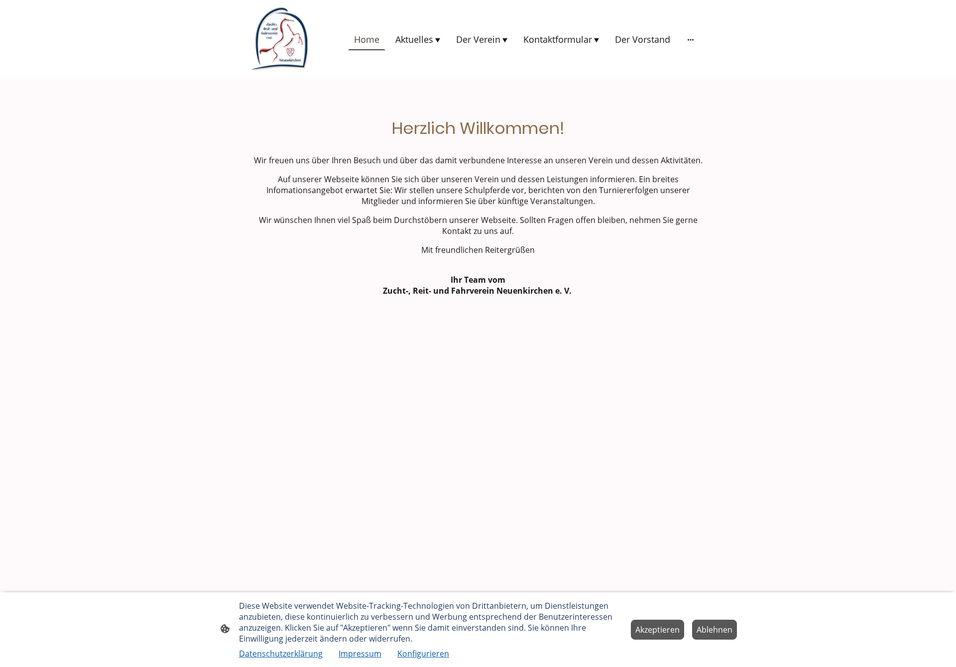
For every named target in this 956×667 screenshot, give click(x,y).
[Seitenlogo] (280, 39)
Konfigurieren (423, 653)
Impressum (360, 653)
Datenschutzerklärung (281, 653)
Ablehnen (714, 629)
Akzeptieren (657, 629)
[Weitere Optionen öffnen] (690, 39)
